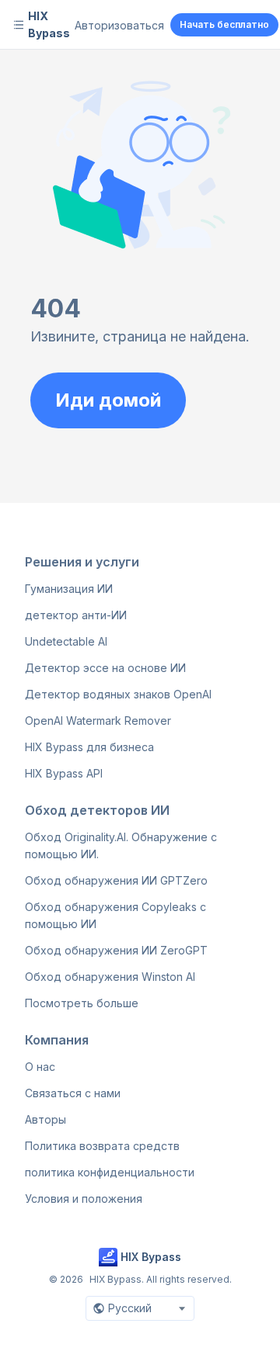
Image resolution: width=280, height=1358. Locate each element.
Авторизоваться (119, 25)
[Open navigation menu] (18, 24)
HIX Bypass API (64, 773)
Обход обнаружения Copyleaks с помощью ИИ (115, 915)
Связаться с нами (73, 1093)
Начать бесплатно (224, 24)
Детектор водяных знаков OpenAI (118, 694)
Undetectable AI (66, 641)
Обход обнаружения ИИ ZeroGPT (116, 950)
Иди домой (108, 400)
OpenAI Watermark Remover (98, 720)
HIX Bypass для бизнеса (89, 746)
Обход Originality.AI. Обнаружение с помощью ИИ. (121, 845)
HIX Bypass (49, 24)
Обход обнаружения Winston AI (110, 976)
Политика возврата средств (102, 1145)
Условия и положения (83, 1198)
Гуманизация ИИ (69, 588)
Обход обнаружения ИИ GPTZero (116, 880)
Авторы (45, 1119)
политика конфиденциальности (109, 1172)
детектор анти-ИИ (76, 615)
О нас (40, 1066)
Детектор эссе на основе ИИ (105, 667)
